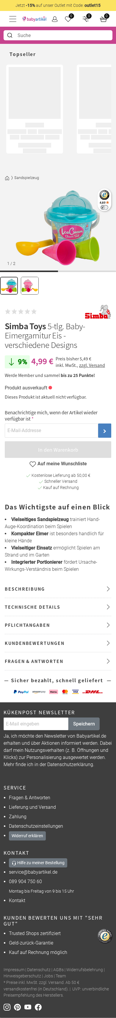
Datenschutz (39, 969)
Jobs (48, 976)
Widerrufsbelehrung (84, 969)
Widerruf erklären (27, 835)
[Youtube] (29, 1007)
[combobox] (58, 35)
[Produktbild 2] (30, 286)
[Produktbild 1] (9, 286)
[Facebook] (39, 1007)
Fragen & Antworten (29, 797)
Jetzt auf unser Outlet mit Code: (58, 5)
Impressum (14, 969)
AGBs (58, 969)
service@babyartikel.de (33, 872)
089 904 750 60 (25, 881)
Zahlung (17, 816)
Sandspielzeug (26, 177)
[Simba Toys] (97, 311)
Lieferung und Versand (32, 807)
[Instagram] (9, 1007)
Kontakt (17, 900)
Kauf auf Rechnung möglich (38, 952)
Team (61, 976)
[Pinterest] (19, 1007)
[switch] (104, 207)
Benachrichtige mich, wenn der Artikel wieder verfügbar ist (51, 415)
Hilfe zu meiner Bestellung (40, 862)
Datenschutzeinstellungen (36, 826)
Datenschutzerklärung (70, 764)
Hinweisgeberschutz (22, 976)
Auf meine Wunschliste (62, 463)
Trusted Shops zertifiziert (35, 933)
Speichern (84, 724)
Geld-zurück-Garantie (31, 943)
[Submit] (11, 35)
